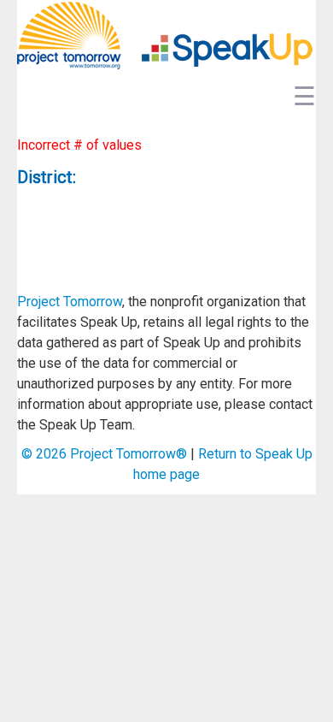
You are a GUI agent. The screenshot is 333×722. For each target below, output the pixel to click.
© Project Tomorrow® (104, 454)
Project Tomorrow (69, 301)
